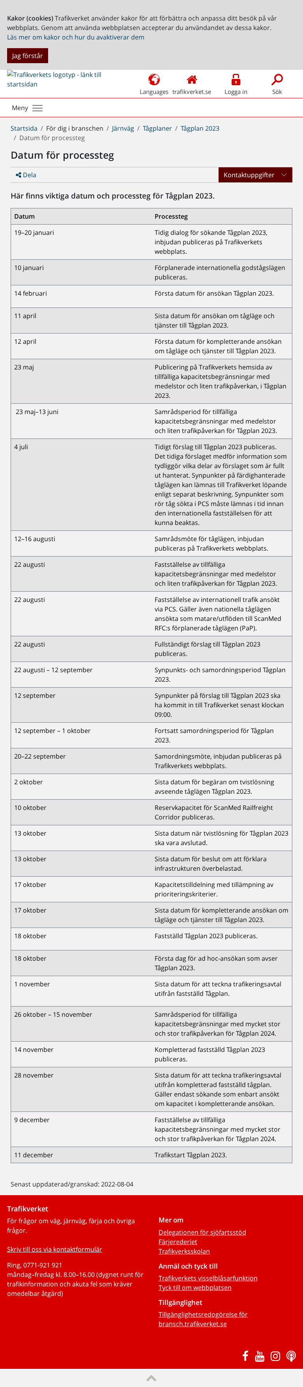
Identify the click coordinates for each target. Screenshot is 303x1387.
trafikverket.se (191, 92)
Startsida (24, 128)
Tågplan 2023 (200, 128)
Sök (277, 92)
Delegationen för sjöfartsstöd (202, 1232)
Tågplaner (157, 128)
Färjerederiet (178, 1241)
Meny (20, 107)
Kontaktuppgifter (249, 175)
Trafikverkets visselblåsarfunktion (208, 1278)
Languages (154, 92)
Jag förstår (27, 55)
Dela (28, 175)
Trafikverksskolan (184, 1251)
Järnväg (123, 128)
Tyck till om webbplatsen (195, 1287)
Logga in (235, 92)
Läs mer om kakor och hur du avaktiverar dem (75, 37)
